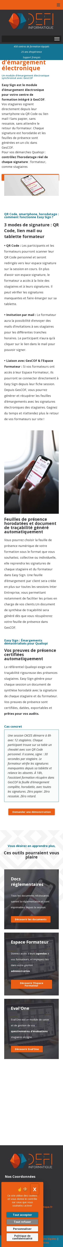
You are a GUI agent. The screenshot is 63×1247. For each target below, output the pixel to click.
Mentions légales (45, 1238)
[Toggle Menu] (57, 38)
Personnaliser (22, 1229)
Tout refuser (22, 1222)
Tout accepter (22, 1215)
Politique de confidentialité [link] (22, 1237)
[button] (58, 5)
